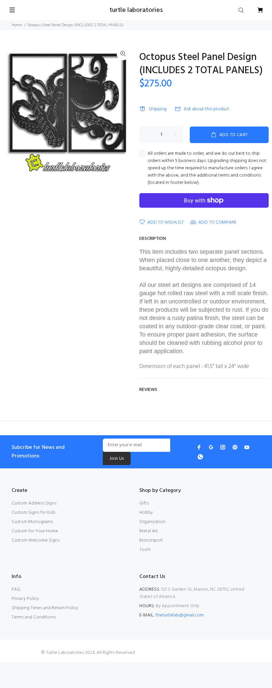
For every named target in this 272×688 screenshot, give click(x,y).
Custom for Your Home (35, 531)
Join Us (116, 458)
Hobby (146, 512)
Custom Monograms (32, 522)
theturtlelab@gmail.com (180, 615)
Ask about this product (206, 109)
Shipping (158, 109)
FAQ (16, 589)
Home (17, 25)
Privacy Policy (25, 599)
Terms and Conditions (34, 617)
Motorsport (151, 540)
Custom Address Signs (34, 503)
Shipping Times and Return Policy (45, 608)
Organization (152, 522)
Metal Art (148, 531)
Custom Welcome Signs (36, 540)
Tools (145, 550)
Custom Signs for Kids (33, 512)
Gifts (144, 503)
